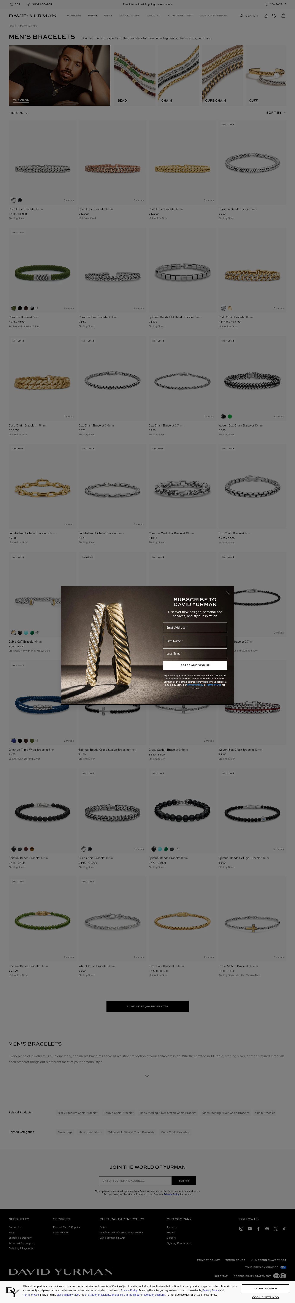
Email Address (176, 627)
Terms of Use (213, 685)
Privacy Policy (195, 685)
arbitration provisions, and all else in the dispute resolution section (124, 1295)
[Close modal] (230, 590)
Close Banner (265, 1288)
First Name (174, 641)
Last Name (174, 653)
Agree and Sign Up (195, 665)
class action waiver (68, 1295)
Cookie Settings (265, 1297)
